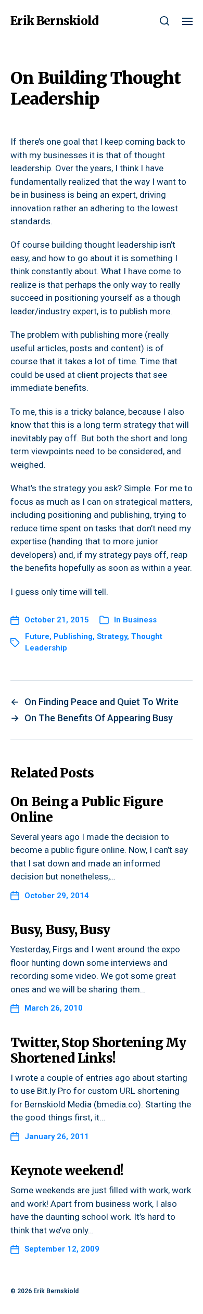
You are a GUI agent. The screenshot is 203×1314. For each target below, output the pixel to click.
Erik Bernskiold (54, 21)
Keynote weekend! (66, 1171)
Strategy (112, 636)
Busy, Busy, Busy (60, 930)
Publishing (73, 636)
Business (140, 619)
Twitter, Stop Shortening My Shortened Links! (98, 1050)
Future (37, 636)
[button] (165, 21)
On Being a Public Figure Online (86, 809)
